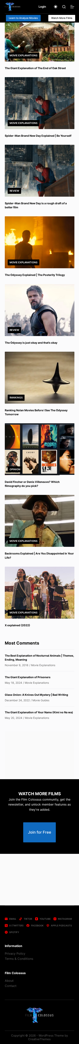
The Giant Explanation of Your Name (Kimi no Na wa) (39, 712)
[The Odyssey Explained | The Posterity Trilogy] (39, 242)
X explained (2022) (17, 625)
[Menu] (72, 7)
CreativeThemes (39, 1039)
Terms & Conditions (19, 959)
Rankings (16, 397)
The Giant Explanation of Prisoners (27, 677)
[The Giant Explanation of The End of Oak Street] (39, 42)
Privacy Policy (15, 954)
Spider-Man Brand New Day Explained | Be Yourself (38, 135)
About (9, 981)
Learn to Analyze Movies (23, 17)
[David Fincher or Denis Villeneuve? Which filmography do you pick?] (39, 449)
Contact (10, 986)
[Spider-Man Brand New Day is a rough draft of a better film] (39, 171)
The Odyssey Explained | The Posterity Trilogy (35, 274)
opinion (15, 469)
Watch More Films (61, 17)
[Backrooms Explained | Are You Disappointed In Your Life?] (39, 521)
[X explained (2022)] (39, 593)
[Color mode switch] (56, 7)
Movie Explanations (23, 55)
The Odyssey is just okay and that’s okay (31, 342)
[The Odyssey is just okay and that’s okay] (39, 310)
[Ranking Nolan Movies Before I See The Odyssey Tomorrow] (39, 378)
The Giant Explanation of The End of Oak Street (35, 68)
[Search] (64, 6)
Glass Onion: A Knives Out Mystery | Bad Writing (36, 694)
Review (14, 190)
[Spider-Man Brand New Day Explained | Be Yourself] (39, 103)
